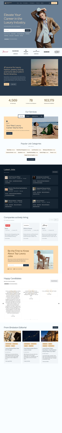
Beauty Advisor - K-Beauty (15, 200)
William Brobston (45, 353)
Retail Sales (13, 33)
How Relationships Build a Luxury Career (30, 349)
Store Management (20, 33)
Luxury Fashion (7, 182)
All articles (55, 327)
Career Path (15, 343)
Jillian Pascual (8, 352)
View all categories (31, 159)
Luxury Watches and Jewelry (37, 182)
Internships (17, 35)
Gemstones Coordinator (42, 177)
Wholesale (27, 33)
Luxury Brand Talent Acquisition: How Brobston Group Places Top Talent (49, 350)
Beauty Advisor (40, 200)
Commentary (8, 343)
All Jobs (21, 35)
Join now (26, 265)
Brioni (43, 228)
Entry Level (11, 35)
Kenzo (6, 228)
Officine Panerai (27, 228)
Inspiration (8, 345)
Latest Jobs (13, 84)
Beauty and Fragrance (45, 192)
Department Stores (8, 206)
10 (37, 319)
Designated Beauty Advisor (43, 188)
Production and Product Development (15, 193)
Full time (6, 193)
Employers (45, 343)
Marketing (6, 35)
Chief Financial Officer (14, 177)
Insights (13, 345)
